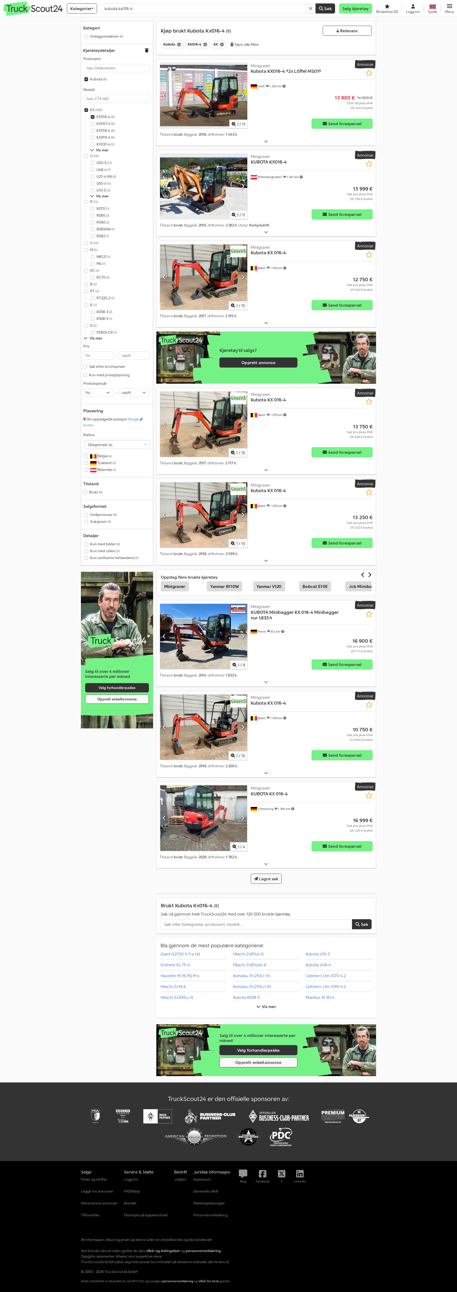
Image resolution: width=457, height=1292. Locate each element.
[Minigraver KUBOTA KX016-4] (203, 186)
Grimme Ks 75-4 (175, 964)
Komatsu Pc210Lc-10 (251, 975)
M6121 (103, 256)
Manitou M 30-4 (320, 997)
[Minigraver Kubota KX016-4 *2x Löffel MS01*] (203, 95)
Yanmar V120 (269, 586)
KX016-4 (106, 116)
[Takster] (117, 641)
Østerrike (106, 469)
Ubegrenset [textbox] (100, 444)
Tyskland (106, 462)
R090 (103, 222)
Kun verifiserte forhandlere (114, 557)
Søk (327, 8)
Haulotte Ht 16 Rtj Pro (180, 975)
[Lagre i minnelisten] (369, 72)
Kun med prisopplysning (109, 375)
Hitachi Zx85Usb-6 (249, 964)
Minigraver (174, 586)
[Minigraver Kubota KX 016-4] (203, 277)
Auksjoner (100, 521)
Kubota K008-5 (246, 997)
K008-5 (104, 318)
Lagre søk (268, 878)
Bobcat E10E (315, 586)
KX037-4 (105, 144)
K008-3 (104, 311)
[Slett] (311, 8)
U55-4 (104, 183)
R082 (103, 236)
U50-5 (104, 162)
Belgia (104, 456)
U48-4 (104, 169)
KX (96, 109)
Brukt (95, 492)
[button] (449, 8)
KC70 (103, 277)
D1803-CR (107, 332)
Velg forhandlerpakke (117, 687)
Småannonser (103, 514)
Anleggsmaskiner (106, 36)
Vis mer (268, 1006)
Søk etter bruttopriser (107, 366)
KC (94, 270)
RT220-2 (105, 298)
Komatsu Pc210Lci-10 (252, 986)
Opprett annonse (258, 362)
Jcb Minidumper (365, 586)
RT (94, 291)
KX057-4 (106, 123)
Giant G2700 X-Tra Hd (180, 953)
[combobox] (117, 444)
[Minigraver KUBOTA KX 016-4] (203, 818)
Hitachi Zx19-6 (173, 986)
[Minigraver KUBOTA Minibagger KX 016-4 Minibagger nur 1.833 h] (203, 636)
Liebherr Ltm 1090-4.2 (326, 986)
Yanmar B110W (224, 586)
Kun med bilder (105, 544)
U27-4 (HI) (106, 176)
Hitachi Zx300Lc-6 (177, 997)
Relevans (348, 30)
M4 (101, 263)
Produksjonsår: (95, 383)
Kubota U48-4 (318, 964)
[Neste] (243, 95)
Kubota (98, 79)
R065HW (106, 229)
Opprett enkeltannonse (117, 699)
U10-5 (103, 190)
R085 (103, 215)
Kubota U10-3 (318, 953)
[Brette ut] (266, 141)
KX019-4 (106, 137)
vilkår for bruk (208, 1281)
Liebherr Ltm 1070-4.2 (326, 975)
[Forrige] (164, 95)
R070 (103, 208)
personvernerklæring (177, 1281)
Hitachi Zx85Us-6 (248, 953)
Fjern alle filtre (246, 44)
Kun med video (105, 550)
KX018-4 (106, 130)
